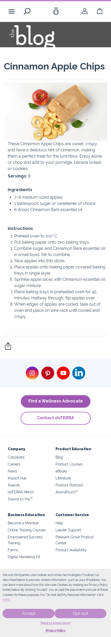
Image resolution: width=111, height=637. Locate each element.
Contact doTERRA (55, 417)
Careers (14, 464)
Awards (14, 485)
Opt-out (80, 613)
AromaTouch (67, 492)
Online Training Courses (27, 530)
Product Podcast (69, 485)
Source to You (20, 499)
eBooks (61, 471)
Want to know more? (55, 623)
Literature (63, 478)
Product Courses (69, 464)
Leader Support (68, 530)
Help (59, 523)
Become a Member (23, 523)
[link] (85, 11)
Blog (59, 457)
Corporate (16, 457)
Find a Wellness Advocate (55, 401)
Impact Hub (17, 478)
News (12, 471)
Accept (28, 613)
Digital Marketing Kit (24, 557)
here (6, 600)
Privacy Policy (56, 630)
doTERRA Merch (21, 492)
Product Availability (71, 550)
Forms (13, 550)
